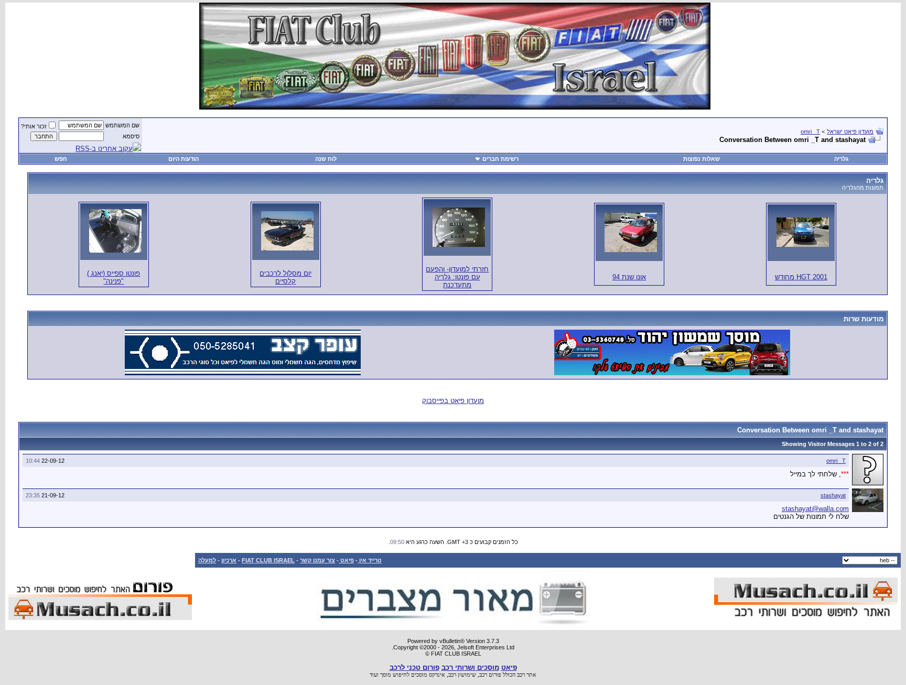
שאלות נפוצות (701, 159)
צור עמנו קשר (317, 560)
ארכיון (228, 560)
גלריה (841, 159)
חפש (61, 159)
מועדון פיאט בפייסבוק (453, 401)
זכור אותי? (34, 126)
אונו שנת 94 (629, 277)
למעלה (207, 560)
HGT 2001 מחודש (801, 277)
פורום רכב (490, 674)
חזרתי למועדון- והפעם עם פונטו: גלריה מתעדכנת (457, 277)
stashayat (833, 495)
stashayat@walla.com (815, 509)
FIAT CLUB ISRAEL (268, 560)
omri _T (810, 131)
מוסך (385, 674)
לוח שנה (326, 159)
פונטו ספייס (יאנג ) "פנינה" (113, 277)
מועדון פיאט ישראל (850, 131)
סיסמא (131, 136)
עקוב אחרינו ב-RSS (104, 149)
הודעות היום (183, 159)
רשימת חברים (500, 159)
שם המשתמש (122, 125)
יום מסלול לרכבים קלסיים (285, 277)
